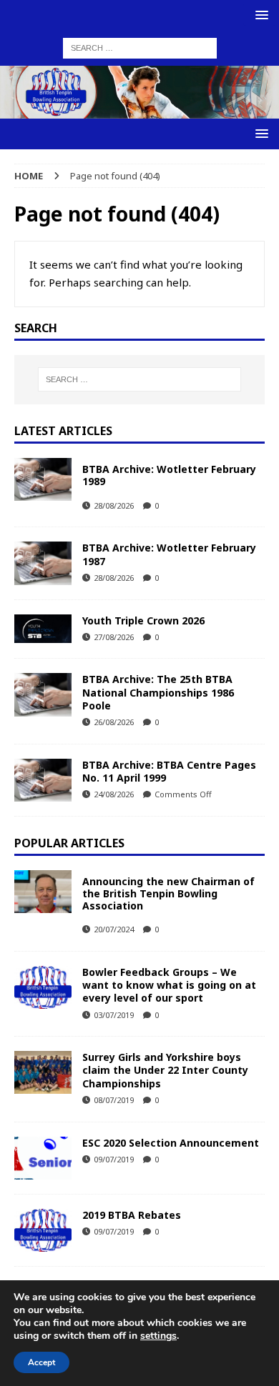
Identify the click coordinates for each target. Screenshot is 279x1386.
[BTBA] (139, 109)
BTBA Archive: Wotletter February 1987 (169, 554)
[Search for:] (140, 47)
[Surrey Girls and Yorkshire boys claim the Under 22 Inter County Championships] (43, 1072)
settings (158, 1336)
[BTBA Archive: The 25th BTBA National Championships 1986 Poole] (43, 694)
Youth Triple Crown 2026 (143, 620)
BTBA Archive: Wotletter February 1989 (169, 475)
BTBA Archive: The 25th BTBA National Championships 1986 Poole (158, 692)
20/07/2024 (114, 929)
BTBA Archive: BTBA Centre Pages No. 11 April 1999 (169, 771)
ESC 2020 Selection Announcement (170, 1143)
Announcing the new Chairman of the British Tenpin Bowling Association (168, 893)
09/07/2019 (114, 1159)
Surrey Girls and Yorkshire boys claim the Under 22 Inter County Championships (165, 1070)
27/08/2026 (114, 637)
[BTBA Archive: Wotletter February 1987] (43, 563)
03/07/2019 (114, 1014)
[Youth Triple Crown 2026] (43, 628)
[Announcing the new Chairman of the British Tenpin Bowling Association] (43, 891)
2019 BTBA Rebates (131, 1215)
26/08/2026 (114, 722)
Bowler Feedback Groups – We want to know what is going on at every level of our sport (169, 984)
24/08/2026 (114, 794)
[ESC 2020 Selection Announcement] (43, 1158)
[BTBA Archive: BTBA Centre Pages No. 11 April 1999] (43, 780)
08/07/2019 (114, 1100)
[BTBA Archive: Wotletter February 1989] (43, 479)
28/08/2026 (114, 505)
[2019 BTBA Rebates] (43, 1230)
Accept (41, 1362)
